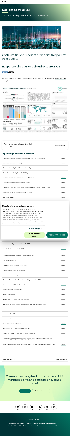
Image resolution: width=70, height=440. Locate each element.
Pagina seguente (61, 359)
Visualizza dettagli (60, 145)
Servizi (25, 391)
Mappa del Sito (53, 426)
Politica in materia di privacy (31, 426)
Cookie (45, 426)
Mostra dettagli (34, 229)
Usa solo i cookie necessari (34, 235)
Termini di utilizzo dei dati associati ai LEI (45, 424)
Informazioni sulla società (16, 424)
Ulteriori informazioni (41, 391)
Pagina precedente (9, 359)
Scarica (63, 158)
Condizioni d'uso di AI (14, 426)
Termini (28, 424)
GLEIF (4, 2)
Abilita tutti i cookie (57, 235)
